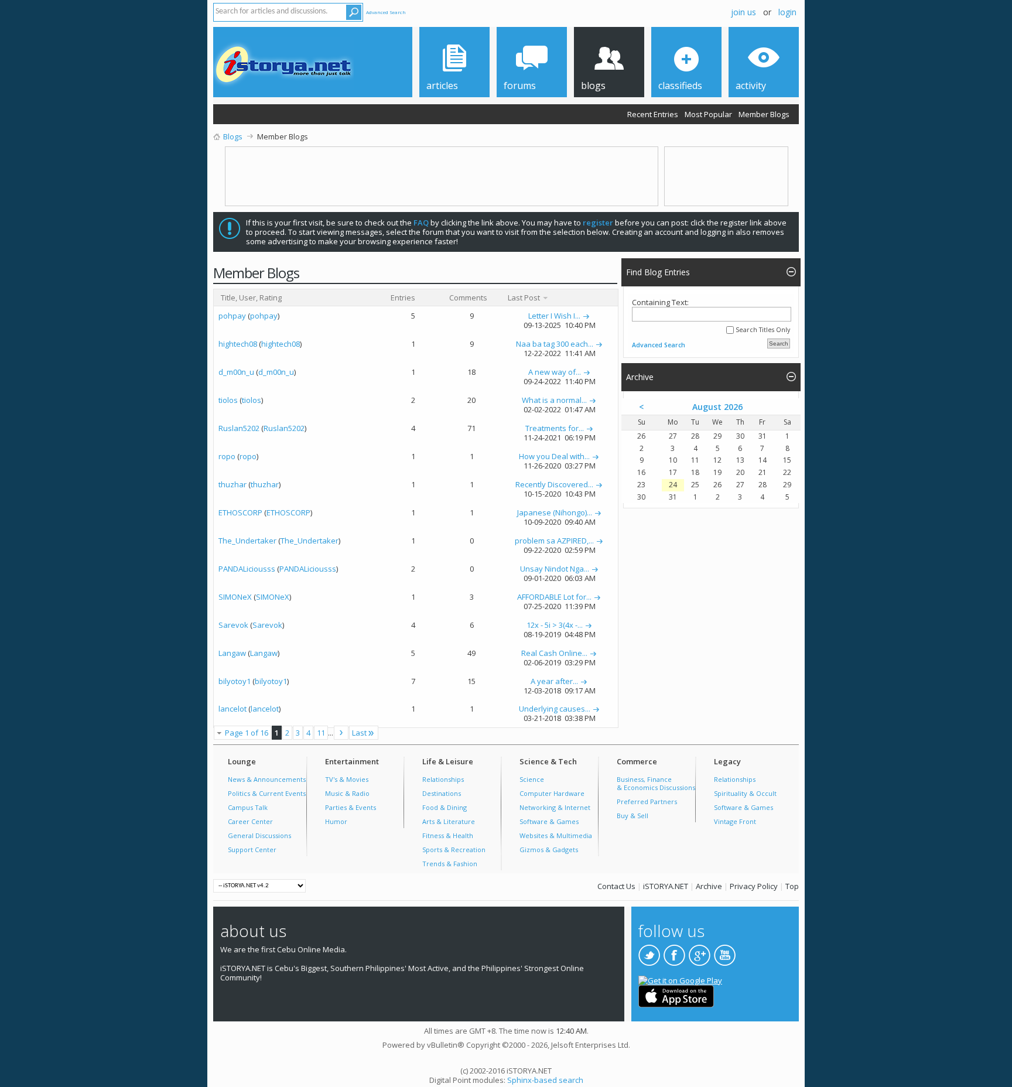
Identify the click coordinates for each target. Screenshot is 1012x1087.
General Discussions (259, 835)
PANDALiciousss (246, 568)
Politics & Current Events (267, 793)
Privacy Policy (754, 886)
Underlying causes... (554, 708)
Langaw (232, 653)
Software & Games (549, 821)
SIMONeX (235, 597)
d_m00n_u (236, 372)
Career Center (250, 821)
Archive (709, 886)
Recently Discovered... (554, 484)
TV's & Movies (346, 779)
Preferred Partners (647, 801)
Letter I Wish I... (554, 315)
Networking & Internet (554, 807)
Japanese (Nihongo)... (554, 512)
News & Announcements (267, 779)
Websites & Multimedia (555, 835)
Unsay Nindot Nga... (554, 568)
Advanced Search (386, 12)
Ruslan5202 (238, 428)
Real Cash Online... (554, 653)
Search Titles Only (762, 330)
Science (531, 779)
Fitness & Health (447, 835)
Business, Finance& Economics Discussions (656, 783)
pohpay (232, 315)
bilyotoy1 (234, 681)
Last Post (525, 297)
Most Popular (708, 114)
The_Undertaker (247, 540)
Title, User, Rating (251, 297)
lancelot (232, 708)
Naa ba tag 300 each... (554, 344)
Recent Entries (652, 114)
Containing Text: (660, 302)
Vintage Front (735, 821)
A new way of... (554, 372)
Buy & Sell (632, 815)
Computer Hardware (551, 793)
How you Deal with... (554, 456)
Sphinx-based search (545, 1080)
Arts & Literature (448, 821)
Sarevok (233, 625)
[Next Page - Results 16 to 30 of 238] (341, 733)
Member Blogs (764, 114)
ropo (226, 456)
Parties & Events (350, 807)
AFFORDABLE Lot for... (554, 597)
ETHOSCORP (240, 512)
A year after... (554, 681)
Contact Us (616, 886)
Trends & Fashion (449, 863)
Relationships (443, 779)
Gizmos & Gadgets (548, 849)
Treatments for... (554, 428)
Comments (468, 297)
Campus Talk (248, 807)
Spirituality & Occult (745, 793)
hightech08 (237, 344)
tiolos (228, 400)
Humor (336, 821)
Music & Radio (347, 793)
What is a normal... (554, 400)
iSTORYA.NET (665, 886)
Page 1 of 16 (246, 732)
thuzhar (232, 484)
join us (743, 12)
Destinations (441, 793)
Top (792, 886)
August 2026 (717, 406)
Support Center (252, 849)
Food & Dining (444, 807)
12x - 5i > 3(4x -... (554, 625)
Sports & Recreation (454, 849)
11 (321, 732)
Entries (403, 297)
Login (787, 12)
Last (359, 732)
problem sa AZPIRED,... (554, 540)
